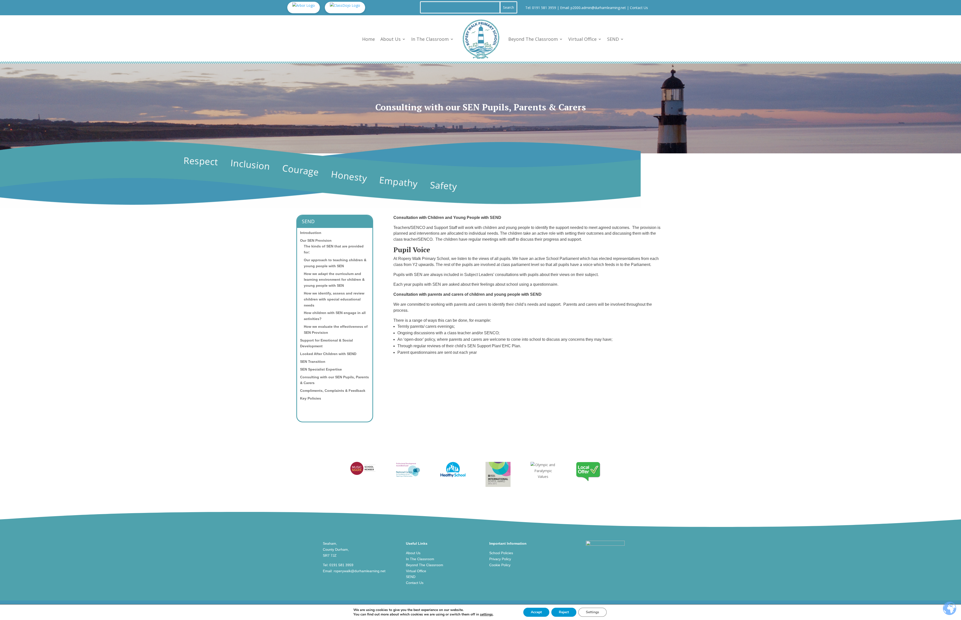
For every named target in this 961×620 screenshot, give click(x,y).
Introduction (310, 233)
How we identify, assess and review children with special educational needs (334, 299)
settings (486, 614)
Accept (536, 612)
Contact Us (639, 7)
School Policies (501, 553)
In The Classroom (430, 39)
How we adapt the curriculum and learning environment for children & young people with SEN (334, 280)
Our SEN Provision (316, 240)
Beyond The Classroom (533, 39)
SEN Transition (312, 362)
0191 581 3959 (544, 7)
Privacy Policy (500, 559)
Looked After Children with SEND (328, 354)
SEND (613, 39)
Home (368, 39)
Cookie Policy (500, 565)
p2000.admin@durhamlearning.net (598, 7)
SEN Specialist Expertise (321, 369)
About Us (390, 39)
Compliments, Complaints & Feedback (332, 391)
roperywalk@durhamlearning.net (359, 571)
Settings (592, 612)
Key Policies (310, 398)
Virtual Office (582, 39)
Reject (564, 612)
